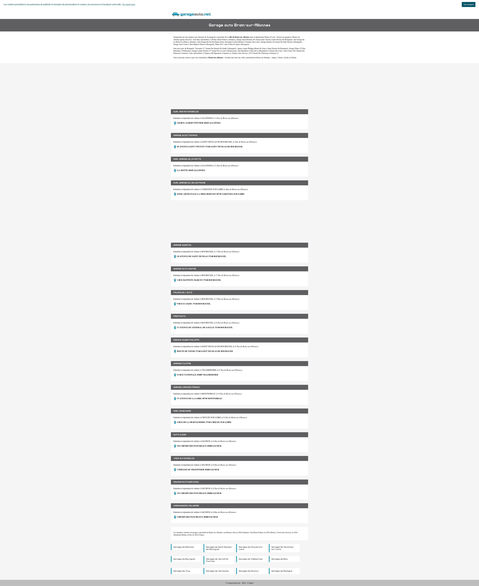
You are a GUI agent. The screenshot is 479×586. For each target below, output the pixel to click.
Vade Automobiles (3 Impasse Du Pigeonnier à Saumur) (209, 53)
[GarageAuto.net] (191, 14)
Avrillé (285, 57)
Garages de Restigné (281, 571)
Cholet (280, 57)
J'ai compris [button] (469, 4)
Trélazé (293, 57)
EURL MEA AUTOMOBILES (186, 112)
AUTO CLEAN (179, 435)
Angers (274, 57)
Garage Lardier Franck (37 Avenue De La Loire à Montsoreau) (214, 51)
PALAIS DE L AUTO (182, 293)
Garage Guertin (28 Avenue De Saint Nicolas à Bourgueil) (281, 42)
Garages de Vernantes (217, 571)
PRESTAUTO (179, 316)
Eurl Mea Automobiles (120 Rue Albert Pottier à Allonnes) (214, 39)
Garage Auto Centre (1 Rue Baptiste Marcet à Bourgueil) (193, 44)
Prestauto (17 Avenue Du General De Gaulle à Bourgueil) (215, 48)
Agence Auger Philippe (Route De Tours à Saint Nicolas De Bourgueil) (262, 48)
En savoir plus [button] (128, 4)
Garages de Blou (279, 559)
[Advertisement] (239, 84)
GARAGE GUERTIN (182, 245)
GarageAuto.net (178, 37)
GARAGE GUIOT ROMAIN (185, 135)
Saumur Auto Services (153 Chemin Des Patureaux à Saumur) (254, 53)
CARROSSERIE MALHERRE (186, 506)
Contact (250, 583)
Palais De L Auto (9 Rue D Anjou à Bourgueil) (232, 44)
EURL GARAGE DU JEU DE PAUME (189, 183)
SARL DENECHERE (182, 411)
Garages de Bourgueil (184, 559)
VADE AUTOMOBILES (183, 458)
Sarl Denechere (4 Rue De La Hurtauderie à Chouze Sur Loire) (260, 51)
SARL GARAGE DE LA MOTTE (187, 159)
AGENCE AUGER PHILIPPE (186, 340)
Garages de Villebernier (251, 559)
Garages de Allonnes (183, 547)
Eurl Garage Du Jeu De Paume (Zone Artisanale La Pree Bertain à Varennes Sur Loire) (228, 42)
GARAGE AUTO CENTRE (184, 269)
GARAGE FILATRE (182, 364)
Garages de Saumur (249, 571)
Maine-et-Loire (270, 37)
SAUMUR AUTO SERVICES (186, 482)
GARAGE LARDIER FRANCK (186, 387)
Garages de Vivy (181, 571)
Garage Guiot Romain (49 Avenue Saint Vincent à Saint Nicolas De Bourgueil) (265, 39)
